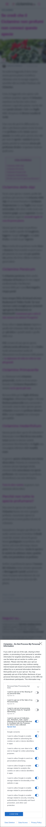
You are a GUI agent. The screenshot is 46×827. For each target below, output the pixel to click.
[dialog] (23, 733)
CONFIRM (14, 814)
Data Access (23, 822)
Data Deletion (10, 822)
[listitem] (23, 687)
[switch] (37, 692)
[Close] (41, 644)
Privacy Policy (36, 822)
